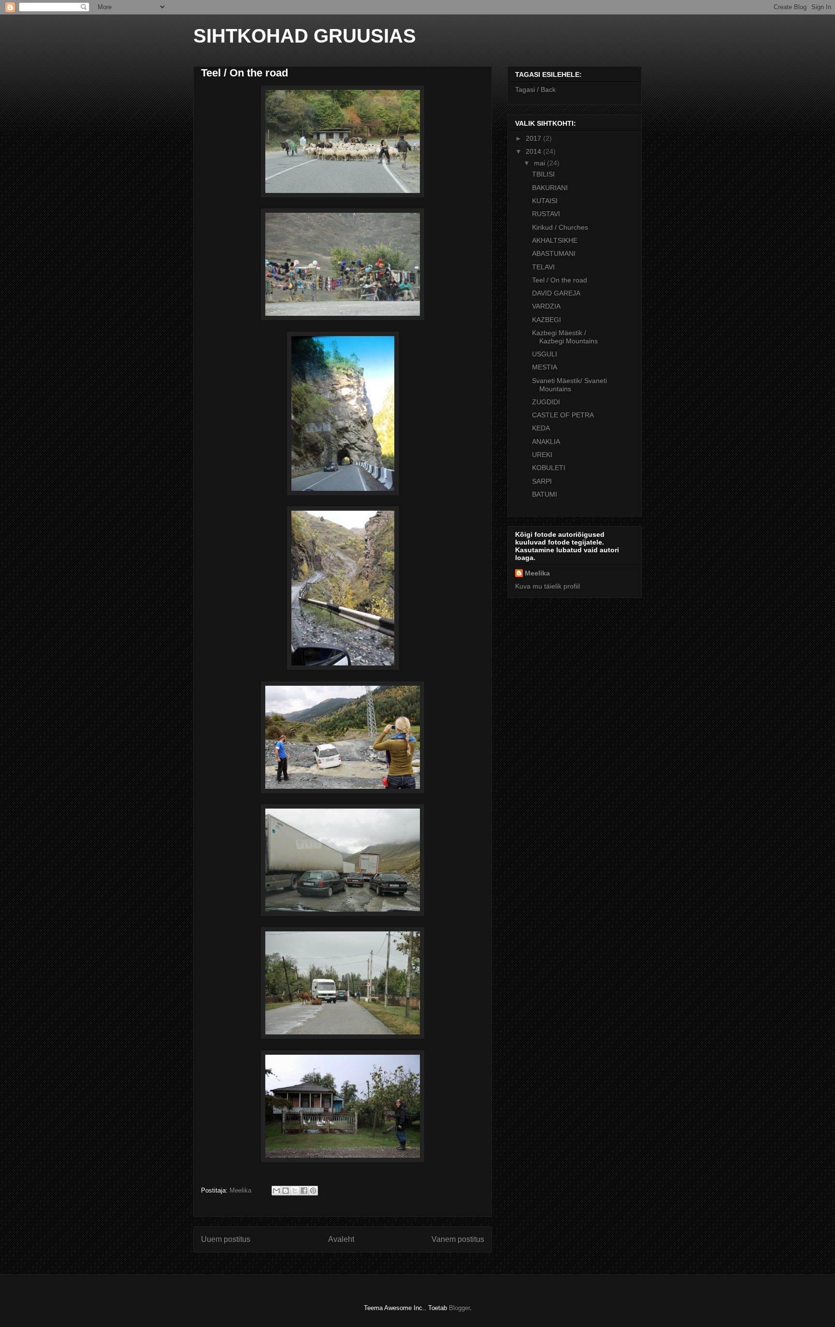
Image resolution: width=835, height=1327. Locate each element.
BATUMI (544, 494)
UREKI (542, 454)
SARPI (542, 481)
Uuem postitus (225, 1239)
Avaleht (341, 1239)
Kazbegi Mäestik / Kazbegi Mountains (565, 337)
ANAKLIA (546, 441)
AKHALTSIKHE (554, 240)
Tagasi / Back (535, 89)
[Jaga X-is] (295, 1190)
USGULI (544, 354)
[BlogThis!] (285, 1190)
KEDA (541, 428)
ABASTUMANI (554, 253)
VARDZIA (546, 306)
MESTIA (544, 367)
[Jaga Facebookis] (304, 1190)
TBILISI (543, 174)
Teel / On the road (559, 280)
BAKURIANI (550, 188)
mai (540, 163)
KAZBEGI (546, 320)
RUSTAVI (546, 214)
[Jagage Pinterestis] (313, 1190)
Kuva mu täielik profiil (547, 586)
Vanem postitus (458, 1239)
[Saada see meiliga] (276, 1190)
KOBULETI (548, 468)
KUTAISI (545, 201)
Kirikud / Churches (560, 227)
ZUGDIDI (546, 402)
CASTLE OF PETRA (563, 415)
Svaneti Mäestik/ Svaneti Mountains (569, 385)
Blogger (459, 1308)
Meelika (537, 573)
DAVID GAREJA (556, 293)
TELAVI (543, 267)
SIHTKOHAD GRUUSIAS (304, 35)
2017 (534, 138)
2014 (534, 151)
